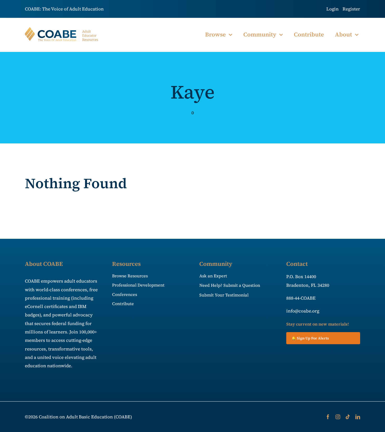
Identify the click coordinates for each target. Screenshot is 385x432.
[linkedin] (357, 416)
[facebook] (328, 416)
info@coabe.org (302, 311)
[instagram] (338, 416)
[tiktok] (347, 416)
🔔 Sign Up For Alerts (310, 338)
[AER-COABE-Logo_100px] (62, 29)
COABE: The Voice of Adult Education (64, 9)
